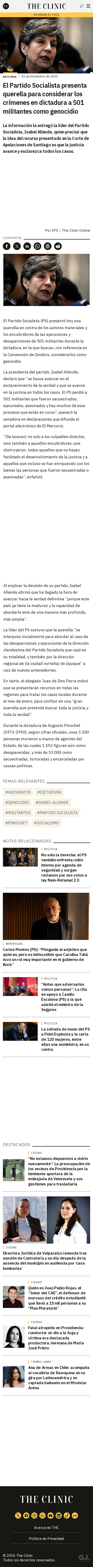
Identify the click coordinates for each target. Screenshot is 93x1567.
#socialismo (46, 823)
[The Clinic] (10, 6)
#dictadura (49, 792)
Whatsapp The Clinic (42, 1515)
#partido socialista (57, 812)
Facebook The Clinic (26, 1515)
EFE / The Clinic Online (71, 230)
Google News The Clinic (75, 1515)
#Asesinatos (18, 792)
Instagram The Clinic (34, 1515)
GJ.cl (84, 1559)
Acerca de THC (46, 1527)
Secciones (88, 6)
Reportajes (14, 943)
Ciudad (36, 1152)
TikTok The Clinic (67, 1515)
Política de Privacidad (46, 1538)
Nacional (10, 76)
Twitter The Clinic (18, 1515)
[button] (6, 246)
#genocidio (17, 802)
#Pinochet (16, 823)
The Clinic (24, 1555)
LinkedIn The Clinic (59, 1515)
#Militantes (18, 812)
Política (50, 849)
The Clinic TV (50, 1515)
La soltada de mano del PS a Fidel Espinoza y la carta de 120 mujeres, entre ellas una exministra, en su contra (65, 1039)
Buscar (81, 6)
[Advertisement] (46, 531)
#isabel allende (52, 802)
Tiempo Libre (41, 1361)
